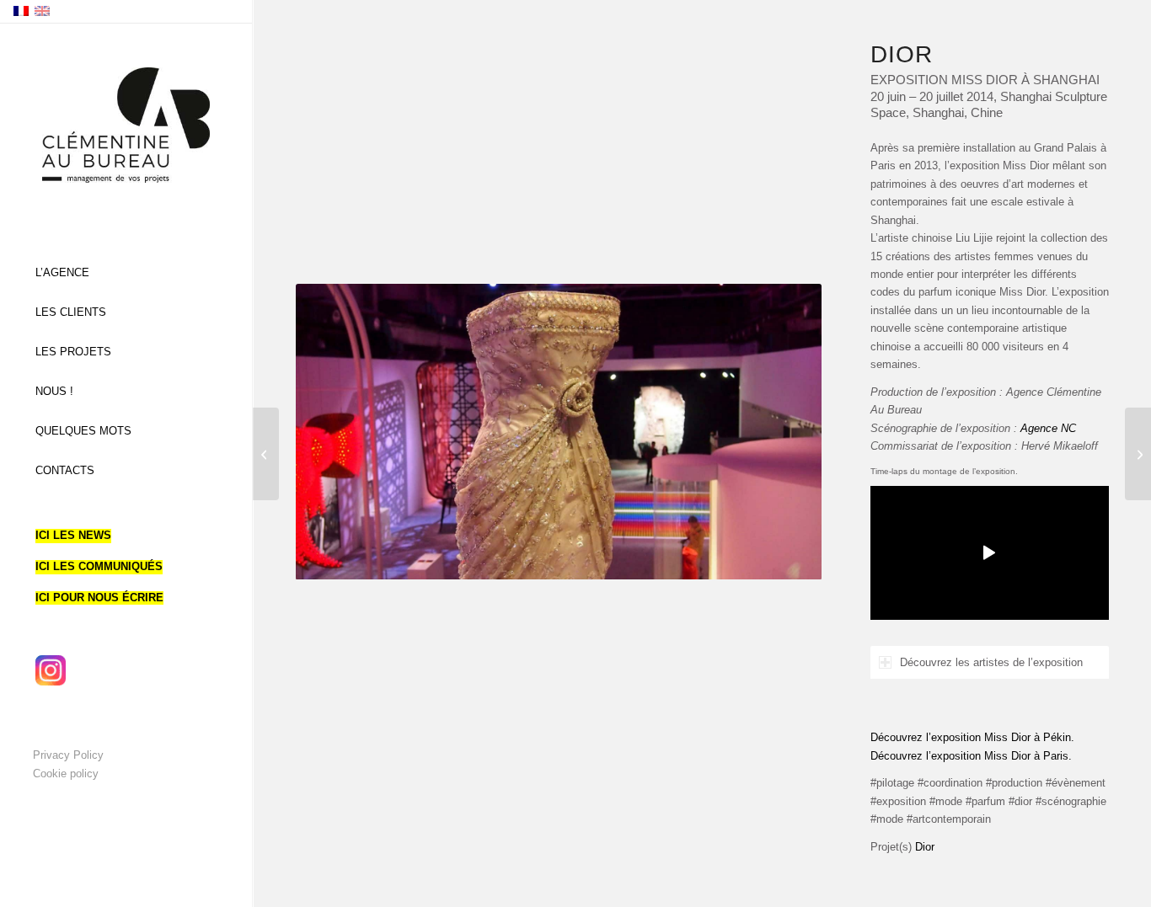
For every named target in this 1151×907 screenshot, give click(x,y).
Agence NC (1048, 428)
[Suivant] (783, 431)
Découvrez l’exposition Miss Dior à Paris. (971, 756)
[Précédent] (333, 431)
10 (619, 558)
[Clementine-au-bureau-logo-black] (126, 125)
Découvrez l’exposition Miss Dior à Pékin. (972, 737)
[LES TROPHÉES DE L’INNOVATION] (266, 454)
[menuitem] (126, 273)
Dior (924, 846)
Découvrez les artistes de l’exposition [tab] (991, 662)
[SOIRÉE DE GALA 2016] (1138, 454)
